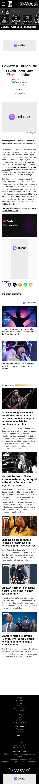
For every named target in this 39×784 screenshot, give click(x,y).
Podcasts (19, 729)
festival (8, 294)
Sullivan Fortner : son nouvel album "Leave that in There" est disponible (19, 590)
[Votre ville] (22, 4)
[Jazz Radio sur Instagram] (28, 770)
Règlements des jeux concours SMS (20, 759)
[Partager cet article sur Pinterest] (19, 286)
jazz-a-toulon (16, 294)
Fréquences (30, 27)
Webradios (16, 27)
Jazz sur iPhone (19, 745)
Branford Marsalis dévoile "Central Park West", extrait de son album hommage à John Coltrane (18, 640)
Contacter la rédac (19, 722)
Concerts (19, 720)
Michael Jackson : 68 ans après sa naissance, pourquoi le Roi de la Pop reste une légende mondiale (19, 481)
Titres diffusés (19, 708)
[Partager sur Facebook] (9, 286)
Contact (19, 701)
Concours (19, 738)
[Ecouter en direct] (26, 4)
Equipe (19, 703)
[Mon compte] (36, 4)
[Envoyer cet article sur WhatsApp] (24, 286)
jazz (3, 294)
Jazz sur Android (19, 747)
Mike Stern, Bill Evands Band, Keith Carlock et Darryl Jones (19, 196)
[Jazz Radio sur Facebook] (11, 770)
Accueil (5, 27)
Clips (20, 717)
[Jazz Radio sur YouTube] (22, 770)
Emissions (19, 706)
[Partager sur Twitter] (14, 286)
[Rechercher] (31, 4)
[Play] (3, 12)
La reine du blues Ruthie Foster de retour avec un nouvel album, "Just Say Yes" (19, 542)
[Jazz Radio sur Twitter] (16, 770)
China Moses (25, 167)
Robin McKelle (13, 167)
